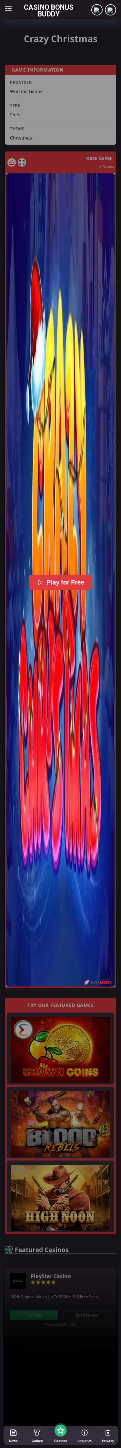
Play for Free (65, 582)
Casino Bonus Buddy (49, 10)
